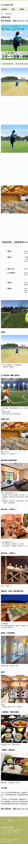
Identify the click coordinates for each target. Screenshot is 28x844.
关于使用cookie (10, 841)
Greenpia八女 (7, 827)
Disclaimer (3, 841)
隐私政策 (10, 820)
